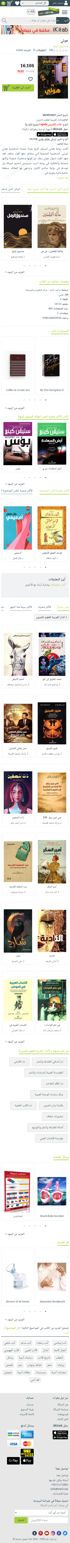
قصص (9, 1365)
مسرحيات (41, 1372)
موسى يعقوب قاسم (51, 754)
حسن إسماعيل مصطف (17, 685)
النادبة (52, 956)
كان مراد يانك (51, 892)
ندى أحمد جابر (17, 823)
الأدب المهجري (11, 1350)
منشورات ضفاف (54, 1116)
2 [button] (40, 266)
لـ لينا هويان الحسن (52, 257)
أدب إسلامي (60, 1343)
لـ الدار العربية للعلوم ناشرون (51, 617)
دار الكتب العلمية (23, 1105)
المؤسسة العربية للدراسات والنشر (46, 1072)
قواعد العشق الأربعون (52, 553)
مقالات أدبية (23, 1372)
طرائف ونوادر (34, 1365)
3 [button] (35, 266)
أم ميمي (18, 553)
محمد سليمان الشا (51, 1030)
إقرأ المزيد (63, 178)
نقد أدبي (35, 1380)
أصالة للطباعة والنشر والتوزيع (47, 1127)
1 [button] (46, 266)
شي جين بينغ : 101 (52, 818)
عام (20, 1365)
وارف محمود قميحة (17, 754)
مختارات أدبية (59, 1372)
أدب (67, 1333)
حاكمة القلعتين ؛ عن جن (52, 251)
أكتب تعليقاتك (57, 584)
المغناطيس (18, 1216)
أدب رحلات (42, 1343)
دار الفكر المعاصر (54, 1083)
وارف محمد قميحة (50, 823)
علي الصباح (17, 961)
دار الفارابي (19, 1061)
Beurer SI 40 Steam (17, 1302)
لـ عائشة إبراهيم (18, 257)
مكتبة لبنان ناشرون (53, 1105)
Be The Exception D (52, 390)
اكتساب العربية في (18, 1025)
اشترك (21, 1520)
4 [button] (30, 266)
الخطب (59, 1357)
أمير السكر (52, 887)
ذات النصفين (18, 818)
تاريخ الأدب (44, 1357)
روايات (60, 1365)
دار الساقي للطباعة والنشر (50, 1061)
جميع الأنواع (32, 124)
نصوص (8, 1372)
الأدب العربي (31, 1350)
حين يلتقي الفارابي (18, 748)
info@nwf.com (59, 1489)
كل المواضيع (13, 1328)
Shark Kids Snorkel (52, 1216)
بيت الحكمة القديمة (18, 887)
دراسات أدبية (25, 1357)
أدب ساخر (26, 1343)
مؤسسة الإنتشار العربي (51, 1138)
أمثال (45, 1350)
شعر (49, 1365)
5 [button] (24, 266)
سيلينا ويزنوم (17, 892)
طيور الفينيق (52, 748)
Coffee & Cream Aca (18, 390)
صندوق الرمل (18, 251)
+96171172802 (59, 1485)
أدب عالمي (9, 1343)
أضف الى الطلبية (21, 87)
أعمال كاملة (60, 1350)
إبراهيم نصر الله (51, 685)
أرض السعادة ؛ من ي (52, 469)
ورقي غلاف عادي (42, 139)
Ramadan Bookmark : (52, 1302)
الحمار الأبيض (18, 679)
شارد (18, 956)
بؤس (17, 469)
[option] (52, 228)
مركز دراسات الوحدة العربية (49, 1094)
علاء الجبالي (17, 1030)
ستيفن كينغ (59, 46)
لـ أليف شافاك (52, 558)
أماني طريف (51, 961)
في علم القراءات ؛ (52, 1025)
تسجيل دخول (58, 3)
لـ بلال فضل (18, 558)
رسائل (10, 1357)
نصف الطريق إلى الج (52, 679)
